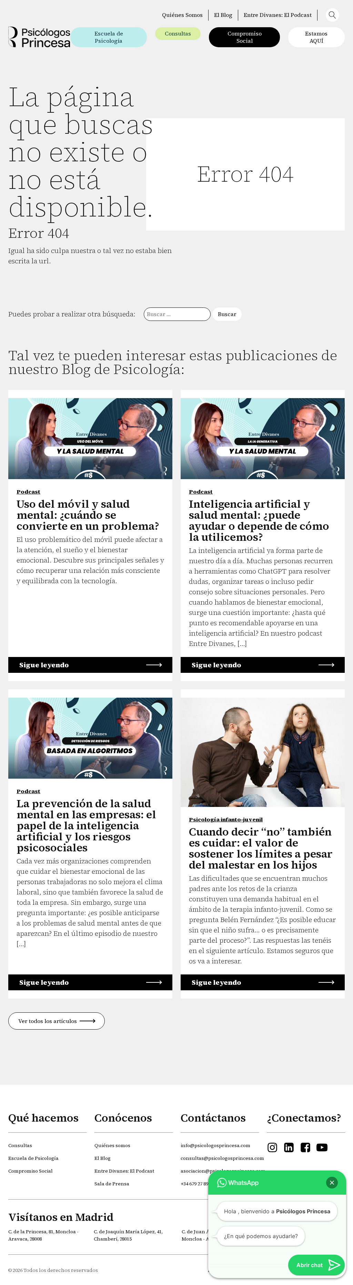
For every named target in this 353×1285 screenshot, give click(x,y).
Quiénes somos (112, 1145)
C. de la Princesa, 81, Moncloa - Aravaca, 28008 (43, 1235)
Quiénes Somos (182, 15)
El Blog (223, 15)
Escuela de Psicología (108, 37)
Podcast (28, 491)
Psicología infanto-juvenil (226, 819)
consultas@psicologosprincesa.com (222, 1158)
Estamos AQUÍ (316, 37)
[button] (334, 15)
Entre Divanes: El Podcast (278, 15)
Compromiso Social (245, 37)
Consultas (178, 33)
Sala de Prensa (111, 1183)
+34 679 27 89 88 (197, 1183)
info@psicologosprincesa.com (215, 1145)
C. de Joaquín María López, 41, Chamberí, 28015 (128, 1235)
